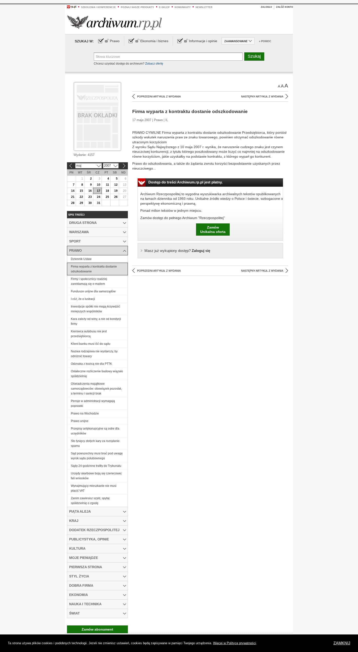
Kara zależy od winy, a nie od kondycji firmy (96, 321)
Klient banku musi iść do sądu (90, 343)
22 (81, 197)
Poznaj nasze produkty (137, 7)
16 (90, 190)
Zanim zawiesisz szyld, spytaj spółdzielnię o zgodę (90, 501)
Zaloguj (266, 7)
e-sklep (164, 7)
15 (81, 190)
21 (73, 197)
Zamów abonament (97, 629)
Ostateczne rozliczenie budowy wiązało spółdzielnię (97, 374)
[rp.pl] (71, 6)
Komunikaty (183, 7)
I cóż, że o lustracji (83, 299)
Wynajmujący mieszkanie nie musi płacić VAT (93, 488)
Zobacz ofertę (154, 63)
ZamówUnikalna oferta (213, 229)
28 (73, 203)
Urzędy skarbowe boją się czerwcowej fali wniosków (96, 476)
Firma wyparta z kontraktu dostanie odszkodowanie (94, 269)
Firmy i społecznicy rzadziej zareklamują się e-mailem (89, 281)
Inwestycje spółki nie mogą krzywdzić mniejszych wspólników (95, 309)
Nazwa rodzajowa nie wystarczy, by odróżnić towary (94, 354)
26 (116, 197)
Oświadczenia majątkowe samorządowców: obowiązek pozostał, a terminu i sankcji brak (96, 388)
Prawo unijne (79, 421)
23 (90, 197)
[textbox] (168, 56)
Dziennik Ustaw (81, 259)
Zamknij (341, 643)
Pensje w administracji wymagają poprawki (93, 403)
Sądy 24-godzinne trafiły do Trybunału (96, 466)
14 (73, 190)
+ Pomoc (265, 41)
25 (107, 197)
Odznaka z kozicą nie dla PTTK (91, 363)
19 (116, 190)
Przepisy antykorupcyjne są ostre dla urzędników (95, 431)
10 (98, 184)
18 (107, 190)
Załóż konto (284, 7)
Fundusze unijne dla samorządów (93, 291)
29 (81, 203)
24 (98, 197)
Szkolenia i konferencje (98, 7)
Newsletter (204, 7)
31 (98, 203)
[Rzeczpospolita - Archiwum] (114, 22)
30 (90, 203)
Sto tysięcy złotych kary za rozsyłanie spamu (95, 443)
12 (116, 184)
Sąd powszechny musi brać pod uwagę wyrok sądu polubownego (97, 456)
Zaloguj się (177, 251)
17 (98, 190)
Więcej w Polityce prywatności (234, 643)
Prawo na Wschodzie (85, 413)
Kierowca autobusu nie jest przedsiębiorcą (89, 334)
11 (107, 184)
